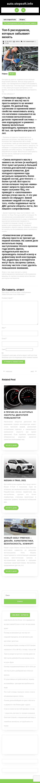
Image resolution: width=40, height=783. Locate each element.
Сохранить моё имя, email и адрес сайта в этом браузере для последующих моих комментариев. (20, 356)
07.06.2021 (8, 41)
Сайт (4, 349)
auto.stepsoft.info (20, 3)
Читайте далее (12, 444)
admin (18, 41)
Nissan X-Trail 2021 (15, 480)
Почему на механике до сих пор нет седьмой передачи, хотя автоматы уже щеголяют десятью (18, 637)
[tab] (17, 10)
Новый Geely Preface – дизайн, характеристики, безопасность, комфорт (19, 541)
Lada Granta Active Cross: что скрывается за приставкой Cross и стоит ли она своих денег (19, 624)
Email (4, 338)
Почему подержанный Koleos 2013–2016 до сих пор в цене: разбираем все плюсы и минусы (20, 671)
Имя (4, 328)
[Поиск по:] (20, 596)
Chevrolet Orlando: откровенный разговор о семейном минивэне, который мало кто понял (20, 722)
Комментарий (7, 298)
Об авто (22, 19)
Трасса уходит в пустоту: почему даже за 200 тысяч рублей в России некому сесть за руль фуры (19, 658)
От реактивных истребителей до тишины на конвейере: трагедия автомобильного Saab (19, 683)
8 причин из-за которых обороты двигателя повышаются (18, 415)
